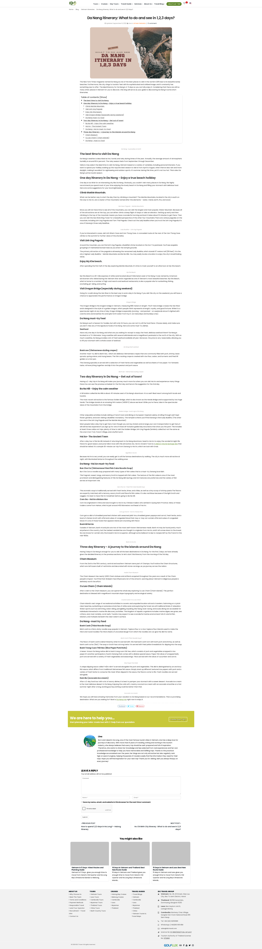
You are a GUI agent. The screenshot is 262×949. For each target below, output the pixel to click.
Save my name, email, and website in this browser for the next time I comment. (117, 802)
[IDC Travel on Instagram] (193, 945)
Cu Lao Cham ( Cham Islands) (97, 138)
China (135, 911)
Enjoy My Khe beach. (93, 112)
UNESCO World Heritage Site (166, 444)
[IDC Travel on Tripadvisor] (180, 945)
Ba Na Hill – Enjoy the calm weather (99, 123)
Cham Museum (91, 135)
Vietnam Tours (96, 894)
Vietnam (136, 897)
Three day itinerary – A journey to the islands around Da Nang (109, 132)
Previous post (88, 823)
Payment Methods (76, 903)
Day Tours (114, 4)
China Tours (95, 908)
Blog (77, 9)
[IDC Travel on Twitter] (190, 945)
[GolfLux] (171, 945)
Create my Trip (174, 4)
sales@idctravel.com (169, 928)
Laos (113, 903)
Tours (95, 4)
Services (137, 4)
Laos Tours (95, 897)
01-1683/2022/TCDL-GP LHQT (181, 932)
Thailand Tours (96, 905)
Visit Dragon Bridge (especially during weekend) (104, 115)
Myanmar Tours (96, 903)
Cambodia (116, 900)
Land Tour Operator (77, 908)
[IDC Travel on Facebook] (183, 945)
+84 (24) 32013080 (171, 921)
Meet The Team (75, 897)
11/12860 (167, 938)
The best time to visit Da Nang (96, 100)
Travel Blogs (137, 894)
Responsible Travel (77, 905)
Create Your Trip (177, 719)
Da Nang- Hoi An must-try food (98, 129)
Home (71, 9)
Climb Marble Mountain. (94, 106)
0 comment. (152, 23)
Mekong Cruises (118, 897)
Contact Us (74, 916)
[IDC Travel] (72, 3)
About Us (148, 4)
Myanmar (115, 905)
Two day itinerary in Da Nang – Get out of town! (103, 120)
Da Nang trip (121, 699)
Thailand (115, 908)
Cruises (104, 4)
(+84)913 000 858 (176, 925)
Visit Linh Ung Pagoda (93, 109)
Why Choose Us (75, 894)
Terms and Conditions (78, 900)
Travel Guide (126, 4)
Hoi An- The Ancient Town (95, 126)
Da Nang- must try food (95, 140)
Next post (175, 823)
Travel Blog (158, 4)
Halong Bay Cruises (119, 894)
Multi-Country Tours (98, 911)
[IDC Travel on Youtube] (186, 945)
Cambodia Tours (97, 900)
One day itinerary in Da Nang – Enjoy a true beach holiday (107, 103)
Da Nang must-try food (94, 118)
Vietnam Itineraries (88, 9)
